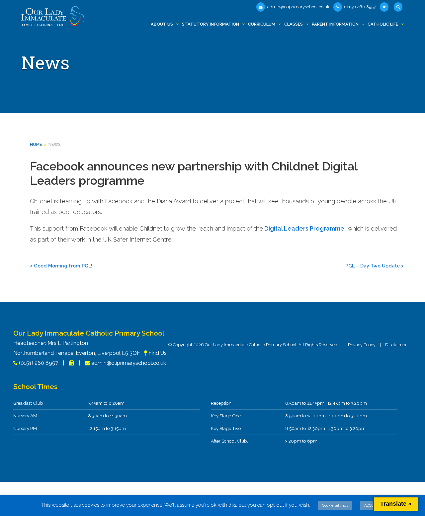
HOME (36, 144)
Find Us (157, 353)
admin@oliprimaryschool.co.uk (297, 6)
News (54, 144)
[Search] (399, 7)
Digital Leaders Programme (303, 228)
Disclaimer (396, 344)
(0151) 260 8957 (359, 6)
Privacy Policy (362, 344)
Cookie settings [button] (335, 505)
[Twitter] (385, 7)
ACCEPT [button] (371, 505)
